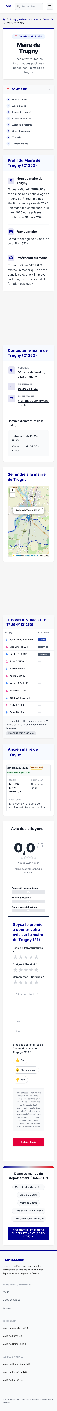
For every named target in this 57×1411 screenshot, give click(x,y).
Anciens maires (18, 143)
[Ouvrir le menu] (50, 6)
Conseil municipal (19, 131)
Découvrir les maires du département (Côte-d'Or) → (28, 1233)
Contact (7, 1308)
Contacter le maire (19, 118)
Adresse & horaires (20, 124)
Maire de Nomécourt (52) (16, 1344)
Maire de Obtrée (28, 1202)
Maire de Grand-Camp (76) (17, 1364)
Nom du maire (17, 99)
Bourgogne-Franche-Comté (24, 19)
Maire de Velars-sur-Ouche (28, 1210)
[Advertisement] (28, 318)
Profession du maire (20, 112)
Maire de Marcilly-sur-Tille (28, 1187)
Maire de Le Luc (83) (13, 1380)
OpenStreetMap (31, 555)
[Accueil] (4, 19)
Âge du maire (17, 105)
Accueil (6, 1291)
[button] (29, 518)
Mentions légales (11, 1300)
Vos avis (14, 137)
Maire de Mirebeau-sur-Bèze (28, 1218)
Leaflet (17, 555)
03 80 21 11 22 (28, 388)
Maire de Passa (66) (13, 1336)
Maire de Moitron (28, 1194)
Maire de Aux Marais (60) (16, 1328)
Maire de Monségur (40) (15, 1372)
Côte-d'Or (48, 19)
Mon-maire (14, 1260)
